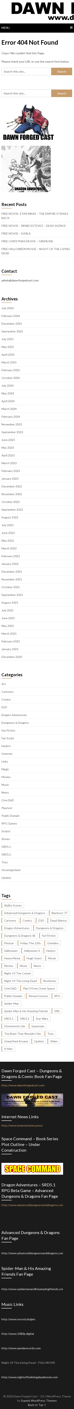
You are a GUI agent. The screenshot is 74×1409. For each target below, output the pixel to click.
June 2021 (8, 618)
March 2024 (9, 409)
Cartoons (7, 691)
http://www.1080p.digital (17, 1333)
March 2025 (9, 362)
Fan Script (7, 738)
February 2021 (10, 641)
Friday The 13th (30, 943)
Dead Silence (58, 920)
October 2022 (10, 502)
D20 (4, 707)
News (5, 792)
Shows (5, 839)
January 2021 (9, 649)
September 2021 (12, 595)
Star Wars (42, 1018)
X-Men (8, 1048)
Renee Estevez (38, 996)
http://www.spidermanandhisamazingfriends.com (32, 1289)
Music (5, 784)
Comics (6, 699)
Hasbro (6, 746)
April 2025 (8, 354)
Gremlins (53, 943)
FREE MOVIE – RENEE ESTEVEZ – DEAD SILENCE (33, 225)
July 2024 (7, 385)
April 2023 (8, 455)
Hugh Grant (34, 958)
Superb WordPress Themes (39, 1400)
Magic (5, 769)
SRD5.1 (6, 846)
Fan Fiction (8, 730)
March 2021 (9, 633)
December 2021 (11, 571)
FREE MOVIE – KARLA (16, 233)
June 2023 (8, 440)
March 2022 (9, 548)
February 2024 (10, 416)
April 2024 (8, 401)
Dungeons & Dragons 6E (20, 935)
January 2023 (9, 478)
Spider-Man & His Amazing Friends (26, 1011)
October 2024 (10, 378)
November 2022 (11, 494)
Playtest (6, 808)
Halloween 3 (32, 950)
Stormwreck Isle (14, 1026)
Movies (6, 777)
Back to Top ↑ (37, 1405)
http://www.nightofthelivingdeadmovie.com (29, 1377)
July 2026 (7, 308)
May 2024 (7, 393)
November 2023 (11, 424)
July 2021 (7, 610)
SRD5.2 (6, 854)
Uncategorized (10, 870)
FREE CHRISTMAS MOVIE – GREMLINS (27, 241)
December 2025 (11, 323)
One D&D (7, 800)
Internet (7, 753)
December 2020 (11, 657)
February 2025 (10, 370)
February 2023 (10, 471)
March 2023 (9, 463)
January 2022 (9, 564)
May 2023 (7, 447)
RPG (57, 996)
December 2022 (11, 486)
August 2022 (9, 517)
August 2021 (9, 602)
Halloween (11, 950)
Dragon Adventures (14, 715)
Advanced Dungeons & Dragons (24, 913)
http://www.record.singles (18, 1319)
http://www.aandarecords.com (21, 1348)
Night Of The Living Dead (20, 981)
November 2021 (11, 579)
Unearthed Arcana (16, 1041)
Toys (4, 862)
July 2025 (7, 339)
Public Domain (10, 815)
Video (54, 1041)
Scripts (5, 831)
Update (6, 877)
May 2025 (7, 347)
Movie (52, 958)
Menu (5, 27)
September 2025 (12, 331)
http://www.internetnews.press (22, 1125)
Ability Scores (13, 905)
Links (4, 761)
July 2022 (7, 525)
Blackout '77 (59, 913)
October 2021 (10, 587)
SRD (57, 1011)
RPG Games (9, 823)
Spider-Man (11, 1003)
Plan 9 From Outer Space (39, 988)
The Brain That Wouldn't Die (22, 1033)
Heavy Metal (12, 958)
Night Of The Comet (17, 973)
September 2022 (12, 509)
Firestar (9, 943)
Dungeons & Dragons (15, 722)
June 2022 (8, 533)
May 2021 (7, 626)
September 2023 (12, 432)
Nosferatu (49, 981)
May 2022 (7, 540)
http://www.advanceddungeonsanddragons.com (32, 1253)
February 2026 (10, 316)
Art (3, 684)
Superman (37, 1026)
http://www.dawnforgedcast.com (22, 1085)
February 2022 (10, 556)
